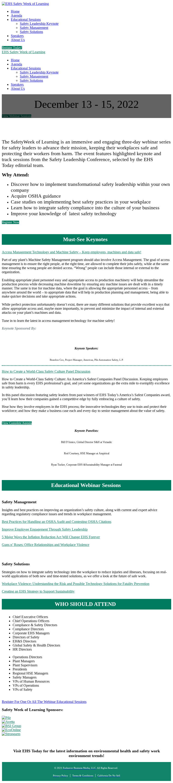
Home (15, 11)
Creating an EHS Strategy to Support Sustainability (38, 591)
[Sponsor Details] (6, 718)
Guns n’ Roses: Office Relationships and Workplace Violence (45, 545)
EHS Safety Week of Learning (23, 52)
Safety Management (34, 28)
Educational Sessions (26, 19)
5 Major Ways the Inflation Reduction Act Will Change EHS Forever (51, 537)
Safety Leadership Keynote (39, 23)
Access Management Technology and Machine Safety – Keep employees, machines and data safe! (71, 252)
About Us (18, 40)
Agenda (16, 15)
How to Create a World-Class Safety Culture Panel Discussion (46, 371)
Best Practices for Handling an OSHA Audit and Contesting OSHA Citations (56, 522)
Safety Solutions (31, 32)
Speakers (17, 36)
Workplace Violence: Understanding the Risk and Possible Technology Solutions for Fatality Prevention (75, 584)
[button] (12, 47)
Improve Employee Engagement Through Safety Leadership (45, 529)
